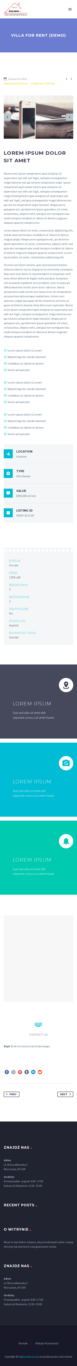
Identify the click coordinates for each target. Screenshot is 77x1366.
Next (64, 1094)
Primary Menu (70, 9)
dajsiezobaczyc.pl (28, 1356)
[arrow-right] (69, 117)
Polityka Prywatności (47, 1343)
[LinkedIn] (33, 1072)
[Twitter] (13, 1072)
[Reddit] (40, 1072)
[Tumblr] (27, 1072)
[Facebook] (7, 1072)
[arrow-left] (7, 117)
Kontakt (23, 1343)
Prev (12, 1094)
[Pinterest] (20, 1072)
